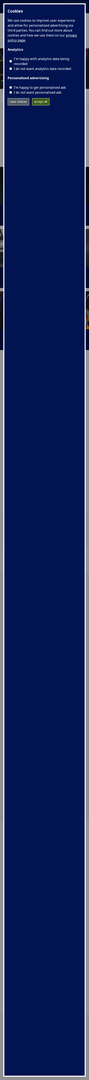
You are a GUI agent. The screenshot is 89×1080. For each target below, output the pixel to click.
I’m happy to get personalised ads (40, 87)
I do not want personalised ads (37, 92)
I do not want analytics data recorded (42, 68)
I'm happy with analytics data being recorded (41, 61)
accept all (40, 102)
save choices (18, 102)
